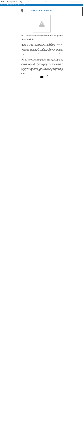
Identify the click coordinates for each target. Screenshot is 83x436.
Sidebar (16, 4)
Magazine (9, 4)
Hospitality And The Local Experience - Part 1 (42, 10)
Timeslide (23, 4)
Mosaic (12, 4)
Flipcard (5, 4)
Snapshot (19, 4)
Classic (2, 4)
